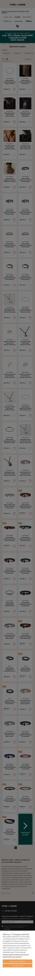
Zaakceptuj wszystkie (17, 961)
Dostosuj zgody (17, 965)
